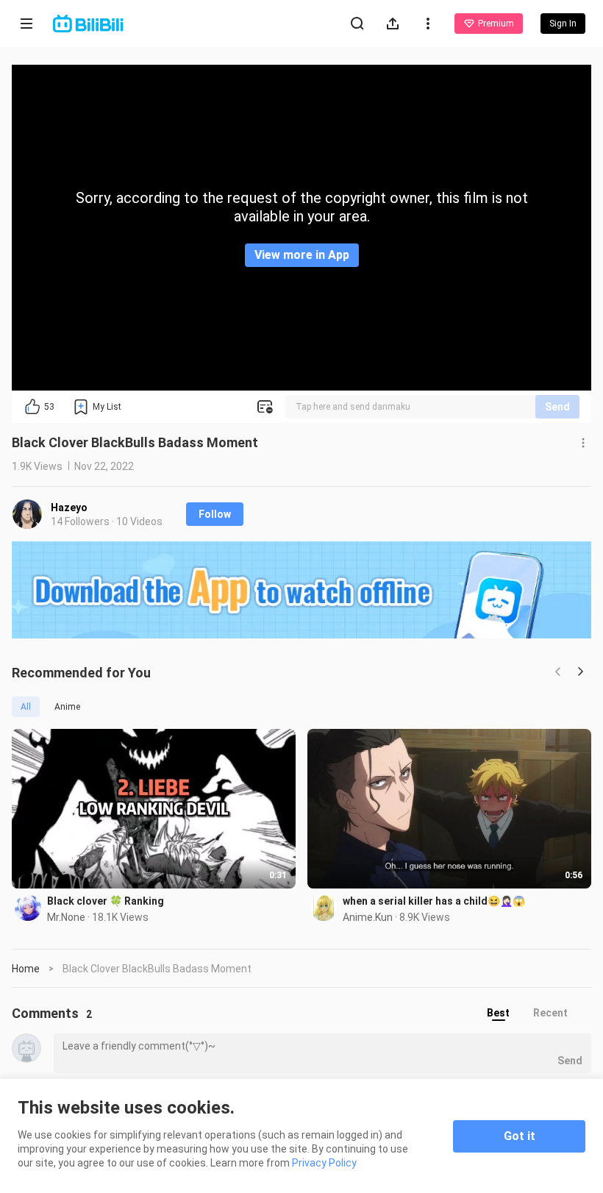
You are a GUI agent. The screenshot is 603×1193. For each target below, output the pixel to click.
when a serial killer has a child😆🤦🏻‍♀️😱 (434, 901)
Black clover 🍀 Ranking (105, 901)
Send (557, 407)
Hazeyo (69, 507)
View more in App (301, 255)
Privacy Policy (324, 1163)
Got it (519, 1136)
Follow (215, 514)
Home (26, 969)
